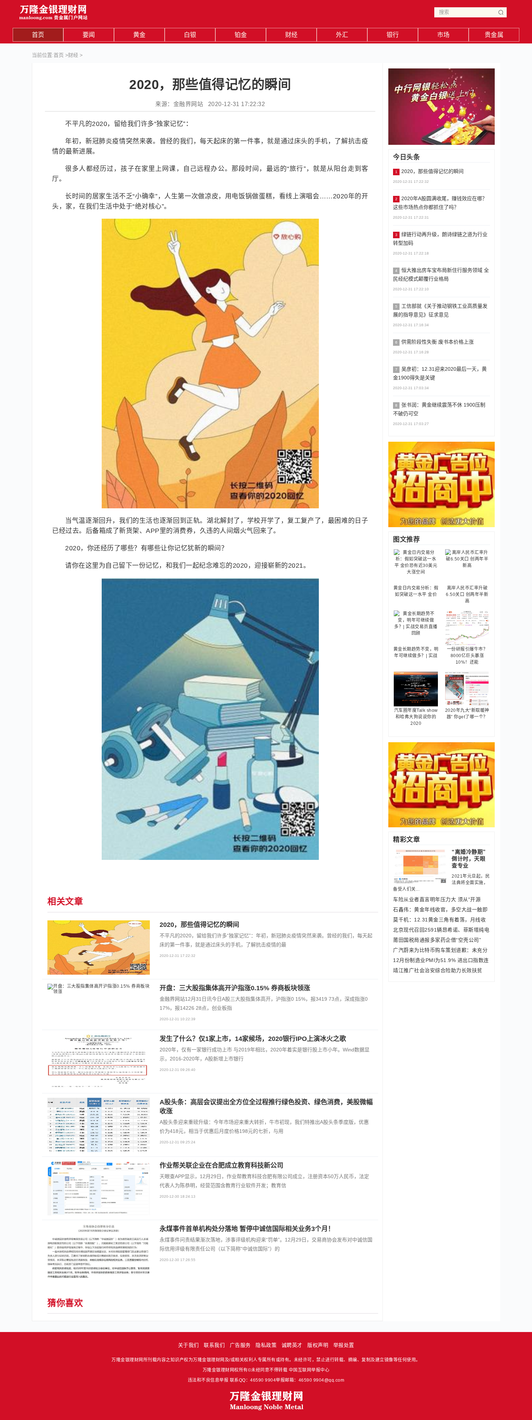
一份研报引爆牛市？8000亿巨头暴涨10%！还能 (467, 656)
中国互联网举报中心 (309, 1370)
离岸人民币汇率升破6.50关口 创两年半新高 (467, 594)
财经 (291, 34)
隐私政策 (266, 1345)
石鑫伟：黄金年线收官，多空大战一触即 (440, 909)
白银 (190, 34)
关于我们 (188, 1345)
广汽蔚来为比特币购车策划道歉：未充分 (440, 950)
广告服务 (240, 1345)
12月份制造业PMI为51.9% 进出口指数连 (441, 960)
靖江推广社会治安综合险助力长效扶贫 (437, 970)
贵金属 (494, 34)
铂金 (241, 34)
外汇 (342, 34)
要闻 (89, 34)
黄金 (139, 34)
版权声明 (317, 1345)
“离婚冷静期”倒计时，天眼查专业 (469, 859)
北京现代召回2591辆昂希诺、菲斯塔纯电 (441, 930)
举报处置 (343, 1345)
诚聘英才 (292, 1345)
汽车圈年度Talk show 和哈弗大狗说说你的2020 (416, 717)
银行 (393, 34)
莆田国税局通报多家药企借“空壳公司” (437, 940)
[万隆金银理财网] (53, 11)
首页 (38, 34)
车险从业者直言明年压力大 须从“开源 (437, 899)
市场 (443, 34)
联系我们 (214, 1345)
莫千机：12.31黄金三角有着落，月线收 (439, 920)
